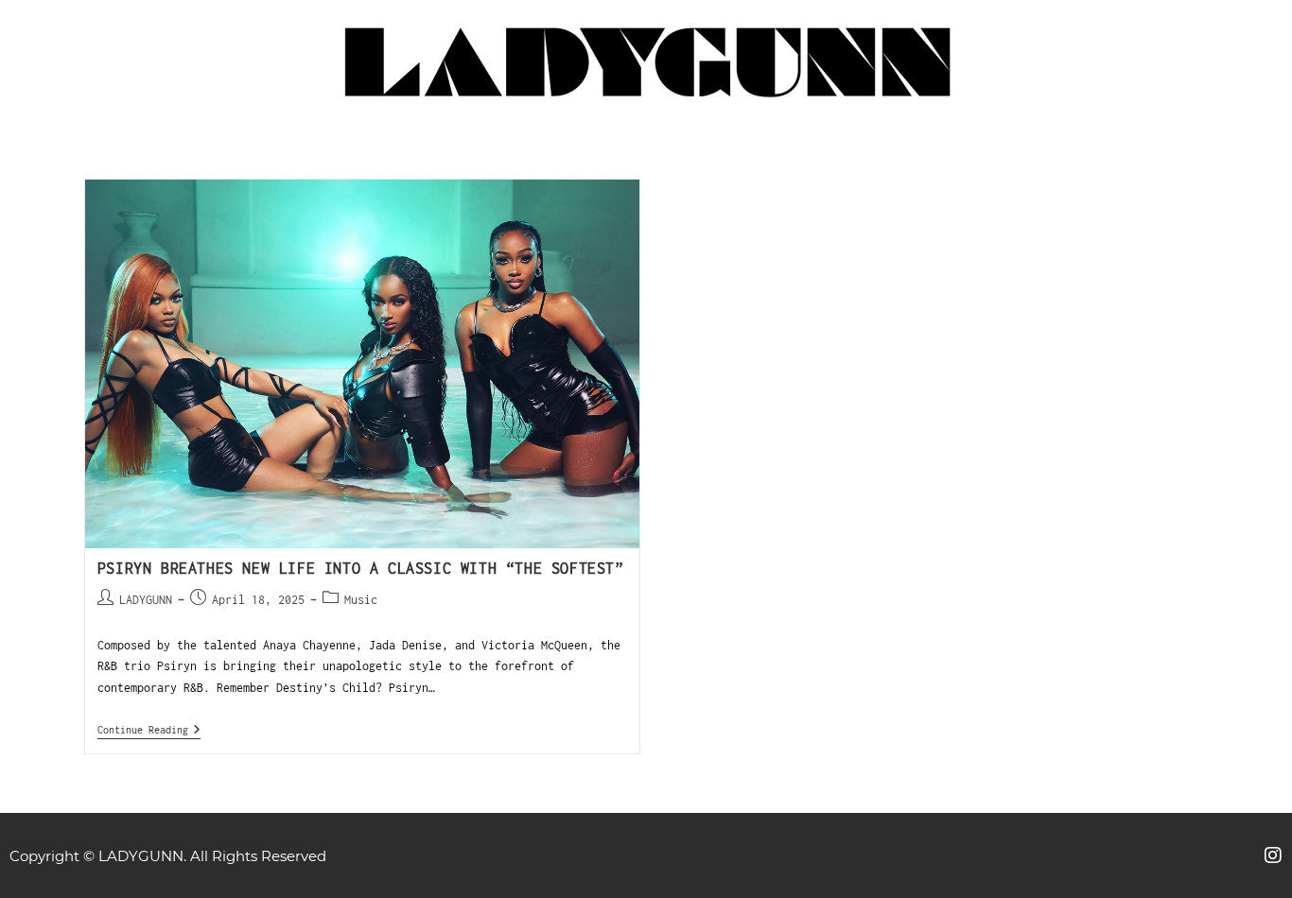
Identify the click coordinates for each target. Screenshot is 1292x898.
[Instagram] (1273, 855)
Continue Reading (149, 729)
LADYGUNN (145, 600)
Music (360, 600)
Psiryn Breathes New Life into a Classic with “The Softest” (360, 568)
